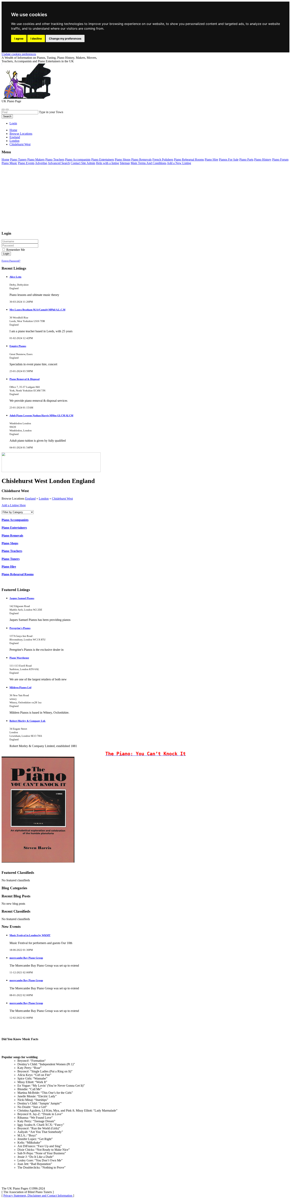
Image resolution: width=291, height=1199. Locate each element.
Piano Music (9, 163)
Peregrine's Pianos (20, 628)
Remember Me (15, 249)
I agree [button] (18, 38)
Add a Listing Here (14, 505)
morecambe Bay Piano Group (26, 957)
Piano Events (26, 163)
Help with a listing (107, 163)
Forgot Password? (11, 260)
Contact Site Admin (83, 163)
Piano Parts (246, 159)
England (30, 498)
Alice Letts (15, 276)
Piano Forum (280, 159)
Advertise (41, 163)
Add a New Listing (179, 163)
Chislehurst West (62, 498)
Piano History (262, 159)
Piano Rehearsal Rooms (189, 159)
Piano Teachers (54, 159)
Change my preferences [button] (65, 38)
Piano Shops (122, 159)
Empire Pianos (18, 346)
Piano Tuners (18, 159)
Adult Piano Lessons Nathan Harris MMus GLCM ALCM (41, 415)
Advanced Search (59, 163)
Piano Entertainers (102, 159)
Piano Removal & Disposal (25, 379)
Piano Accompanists (77, 159)
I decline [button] (36, 38)
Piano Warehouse (19, 657)
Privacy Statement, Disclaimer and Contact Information (38, 1195)
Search (7, 116)
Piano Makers (36, 159)
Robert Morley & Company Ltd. (28, 720)
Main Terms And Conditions (148, 163)
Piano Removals (141, 159)
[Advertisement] (120, 199)
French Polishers (162, 159)
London (44, 498)
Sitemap (125, 163)
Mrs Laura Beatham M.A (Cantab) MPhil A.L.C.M (37, 309)
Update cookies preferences (19, 54)
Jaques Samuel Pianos (22, 598)
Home (13, 130)
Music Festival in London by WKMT (30, 935)
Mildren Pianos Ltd (20, 687)
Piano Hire (211, 159)
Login (13, 123)
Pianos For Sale (229, 159)
